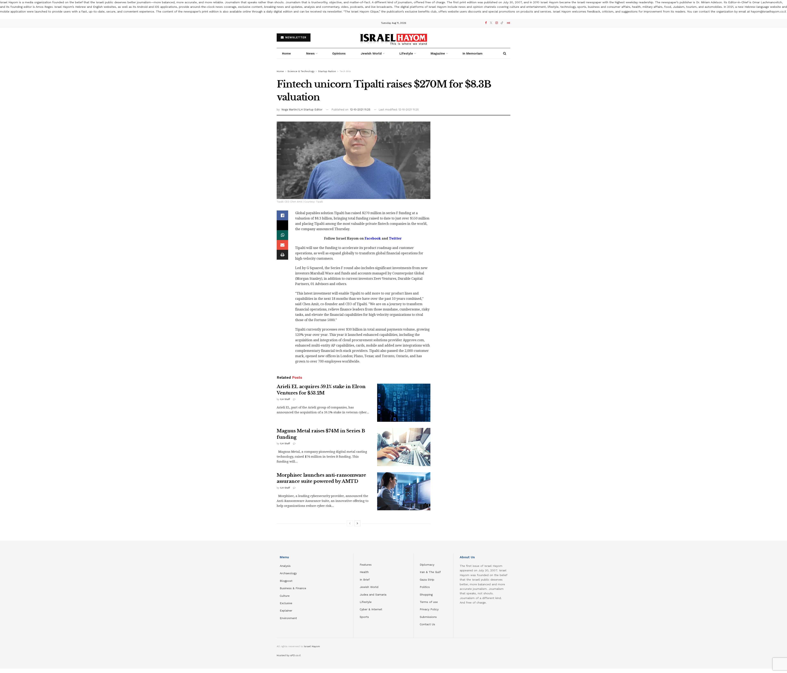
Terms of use (429, 602)
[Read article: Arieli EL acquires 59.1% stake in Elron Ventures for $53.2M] (403, 403)
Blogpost (286, 580)
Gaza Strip (427, 579)
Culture (285, 595)
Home (286, 53)
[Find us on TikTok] (502, 23)
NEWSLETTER (295, 37)
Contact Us (427, 624)
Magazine (438, 53)
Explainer (286, 610)
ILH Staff (285, 399)
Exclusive (286, 603)
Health (364, 572)
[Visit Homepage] (393, 37)
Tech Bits (345, 71)
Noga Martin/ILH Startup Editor (301, 109)
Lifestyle (366, 602)
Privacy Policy (429, 609)
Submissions (428, 616)
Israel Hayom (312, 646)
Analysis (286, 565)
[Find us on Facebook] (486, 23)
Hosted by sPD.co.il (289, 655)
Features (366, 564)
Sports (364, 616)
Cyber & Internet (371, 609)
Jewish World (369, 587)
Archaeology (288, 573)
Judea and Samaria (373, 594)
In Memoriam (472, 53)
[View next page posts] (357, 523)
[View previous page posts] (350, 523)
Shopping (426, 594)
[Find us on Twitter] (491, 23)
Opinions (339, 53)
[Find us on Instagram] (496, 23)
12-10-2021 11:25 (360, 109)
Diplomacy (427, 564)
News (310, 53)
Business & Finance (293, 588)
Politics (425, 587)
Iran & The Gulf (430, 572)
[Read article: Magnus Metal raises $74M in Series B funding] (403, 447)
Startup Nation (327, 71)
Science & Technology (301, 71)
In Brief (365, 579)
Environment (288, 618)
